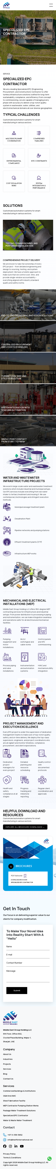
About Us (7, 1054)
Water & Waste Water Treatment (17, 1120)
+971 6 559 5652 (15, 1135)
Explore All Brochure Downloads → (25, 827)
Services (7, 1069)
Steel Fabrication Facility (14, 1100)
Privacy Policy (9, 1154)
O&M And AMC (9, 1096)
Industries (8, 1059)
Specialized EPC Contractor (15, 1115)
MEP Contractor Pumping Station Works (21, 1105)
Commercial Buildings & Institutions (19, 1091)
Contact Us (8, 1079)
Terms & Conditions (12, 1157)
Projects (7, 1064)
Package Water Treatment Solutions (19, 1110)
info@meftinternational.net (20, 1140)
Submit (17, 990)
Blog (5, 1074)
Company (9, 1049)
